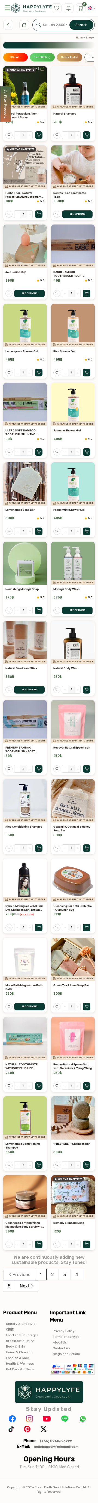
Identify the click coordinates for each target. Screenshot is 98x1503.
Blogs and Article (66, 1354)
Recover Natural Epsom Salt (71, 747)
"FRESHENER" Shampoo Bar (71, 1143)
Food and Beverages (22, 1335)
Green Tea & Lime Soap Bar (71, 985)
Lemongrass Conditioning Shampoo (22, 1145)
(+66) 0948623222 (56, 1441)
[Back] (8, 25)
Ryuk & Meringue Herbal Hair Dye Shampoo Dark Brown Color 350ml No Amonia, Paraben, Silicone (24, 908)
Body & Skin (15, 1346)
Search (81, 25)
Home (80, 37)
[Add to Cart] (38, 135)
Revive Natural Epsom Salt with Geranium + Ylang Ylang (72, 1066)
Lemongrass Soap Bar (20, 509)
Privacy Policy (64, 1331)
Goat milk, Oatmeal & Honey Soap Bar (71, 828)
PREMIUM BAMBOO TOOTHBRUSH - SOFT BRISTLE (20, 749)
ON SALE (15, 57)
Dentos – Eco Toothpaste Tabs (69, 194)
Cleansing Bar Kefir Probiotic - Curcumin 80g (72, 907)
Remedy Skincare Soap (68, 1222)
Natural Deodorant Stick (21, 668)
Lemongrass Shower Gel (21, 351)
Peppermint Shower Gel (69, 509)
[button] (7, 8)
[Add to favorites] (9, 135)
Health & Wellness (20, 1363)
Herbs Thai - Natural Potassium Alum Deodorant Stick (23, 195)
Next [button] (25, 1286)
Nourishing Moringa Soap (22, 589)
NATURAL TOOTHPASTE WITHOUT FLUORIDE (21, 1066)
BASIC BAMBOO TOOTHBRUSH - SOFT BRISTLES (68, 274)
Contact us (61, 1348)
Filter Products (5, 106)
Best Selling (42, 57)
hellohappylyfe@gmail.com (56, 1447)
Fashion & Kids (17, 1358)
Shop (89, 37)
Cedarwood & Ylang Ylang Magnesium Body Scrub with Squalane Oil (24, 1224)
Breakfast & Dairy (20, 1341)
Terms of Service (66, 1337)
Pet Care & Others (20, 1369)
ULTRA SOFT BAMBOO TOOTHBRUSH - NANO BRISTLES (20, 432)
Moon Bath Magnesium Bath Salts (23, 987)
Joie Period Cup (15, 272)
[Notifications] (69, 8)
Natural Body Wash (65, 668)
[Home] (24, 25)
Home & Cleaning (19, 1352)
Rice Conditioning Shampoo (23, 826)
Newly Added (69, 57)
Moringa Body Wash (66, 589)
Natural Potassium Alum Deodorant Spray (21, 115)
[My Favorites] (57, 8)
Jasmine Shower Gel (67, 430)
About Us (60, 1342)
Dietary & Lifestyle (20, 1324)
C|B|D (10, 1329)
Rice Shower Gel (64, 351)
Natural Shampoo (64, 113)
